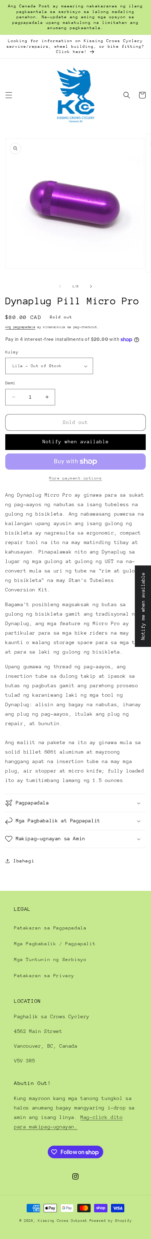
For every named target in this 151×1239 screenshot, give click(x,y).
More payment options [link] (75, 478)
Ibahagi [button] (23, 860)
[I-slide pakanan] (91, 286)
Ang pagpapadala (20, 327)
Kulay (11, 352)
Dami (10, 382)
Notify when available (75, 441)
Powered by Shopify (111, 1221)
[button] (9, 95)
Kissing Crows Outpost (62, 1221)
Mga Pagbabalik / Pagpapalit (55, 943)
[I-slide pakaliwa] (60, 286)
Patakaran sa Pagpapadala (50, 927)
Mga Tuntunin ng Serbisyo (50, 959)
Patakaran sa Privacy (44, 975)
